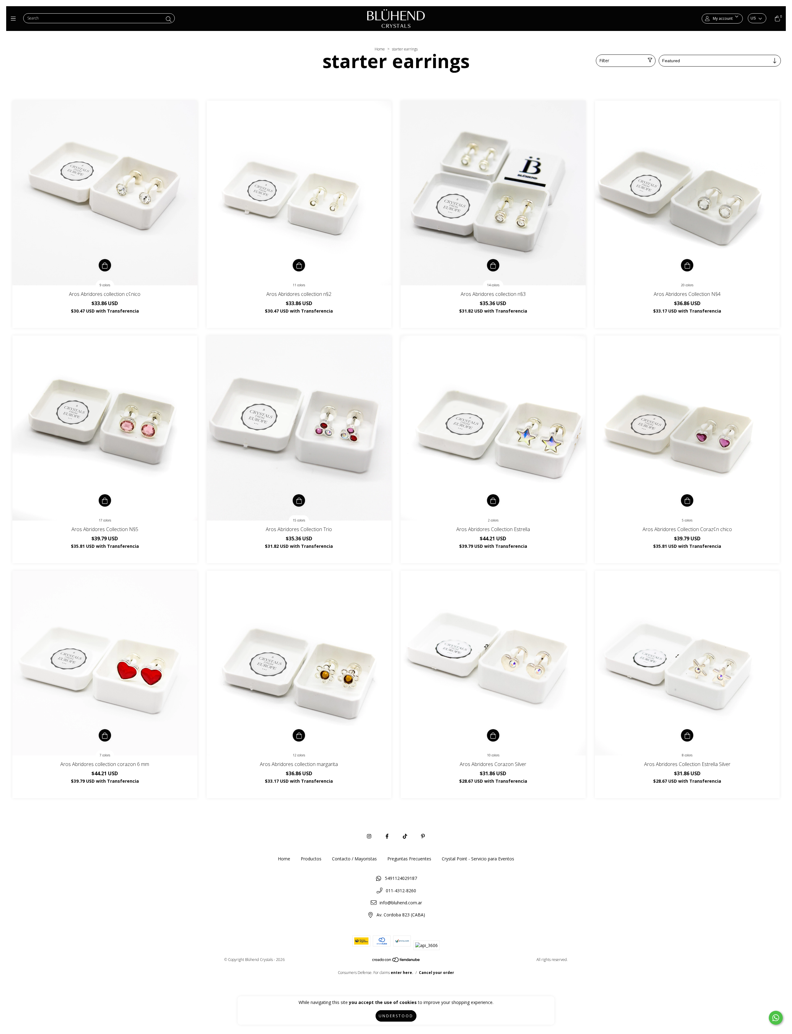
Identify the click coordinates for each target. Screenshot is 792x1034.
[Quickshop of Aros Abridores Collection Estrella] (493, 500)
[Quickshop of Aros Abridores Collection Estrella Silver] (687, 735)
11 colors (299, 285)
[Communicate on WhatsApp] (776, 1018)
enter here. (402, 972)
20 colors (687, 285)
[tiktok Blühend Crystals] (405, 836)
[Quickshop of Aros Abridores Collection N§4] (687, 265)
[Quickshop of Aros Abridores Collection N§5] (105, 500)
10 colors (493, 755)
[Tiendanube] (396, 961)
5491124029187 (401, 878)
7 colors (105, 755)
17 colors (105, 520)
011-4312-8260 (401, 890)
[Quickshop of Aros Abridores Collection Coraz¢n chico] (687, 500)
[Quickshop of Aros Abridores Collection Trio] (299, 500)
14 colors (493, 285)
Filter (604, 60)
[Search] (168, 19)
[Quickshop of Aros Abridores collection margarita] (299, 735)
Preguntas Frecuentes (409, 859)
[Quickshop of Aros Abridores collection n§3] (493, 265)
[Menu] (14, 18)
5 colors (687, 520)
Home (380, 49)
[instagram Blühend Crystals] (369, 836)
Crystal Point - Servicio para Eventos (478, 859)
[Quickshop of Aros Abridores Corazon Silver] (493, 735)
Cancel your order (436, 972)
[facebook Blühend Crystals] (387, 836)
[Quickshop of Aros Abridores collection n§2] (299, 265)
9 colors (105, 285)
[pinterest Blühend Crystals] (423, 836)
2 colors (493, 520)
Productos (311, 859)
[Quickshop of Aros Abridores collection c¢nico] (105, 265)
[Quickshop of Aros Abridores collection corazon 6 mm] (105, 735)
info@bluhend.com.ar (401, 903)
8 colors (687, 755)
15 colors (299, 520)
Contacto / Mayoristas (354, 859)
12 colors (299, 755)
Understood (396, 1016)
